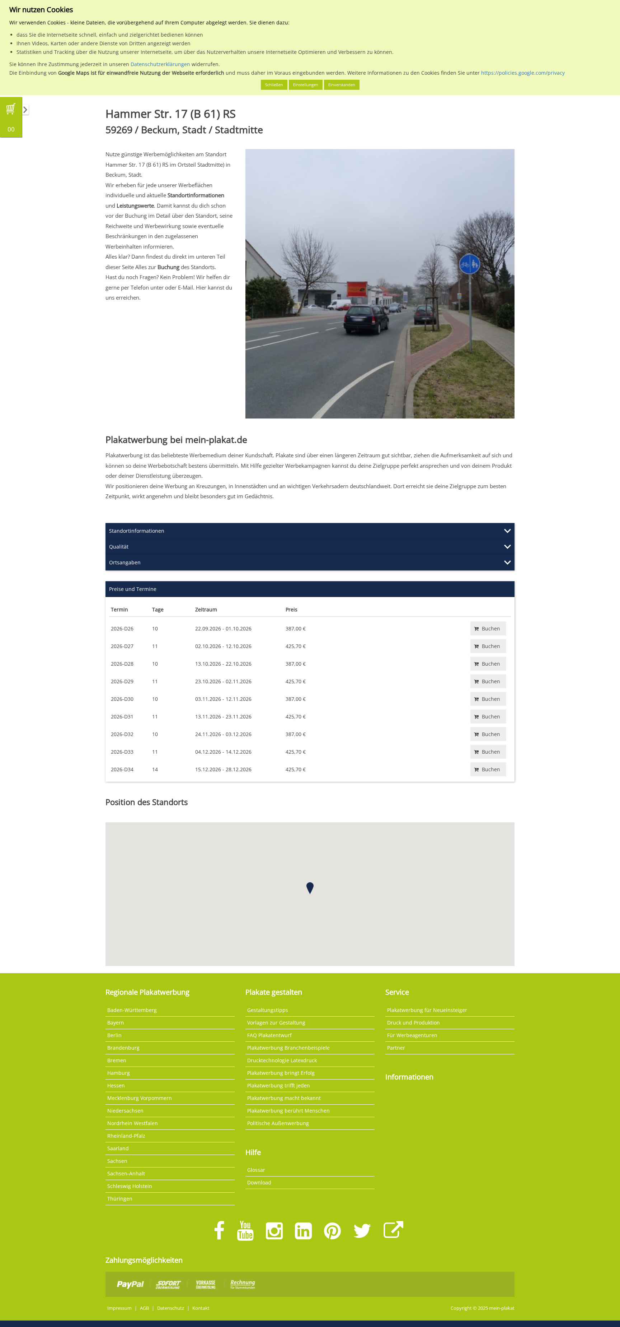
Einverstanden (341, 84)
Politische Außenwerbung (278, 1123)
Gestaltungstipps (267, 1010)
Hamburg (118, 1072)
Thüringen (119, 1198)
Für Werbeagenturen (412, 1035)
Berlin (114, 1035)
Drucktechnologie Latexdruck (282, 1060)
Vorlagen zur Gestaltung (276, 1022)
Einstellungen (305, 84)
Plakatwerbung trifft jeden (278, 1085)
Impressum (119, 1308)
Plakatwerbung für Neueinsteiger (427, 1010)
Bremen (116, 1060)
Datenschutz (170, 1308)
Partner (396, 1047)
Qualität (118, 546)
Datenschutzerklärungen (160, 64)
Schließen (274, 84)
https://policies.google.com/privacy (523, 72)
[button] (310, 888)
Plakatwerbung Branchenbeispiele (288, 1047)
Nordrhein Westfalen (132, 1123)
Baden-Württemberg (132, 1010)
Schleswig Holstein (129, 1186)
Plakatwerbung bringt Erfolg (281, 1072)
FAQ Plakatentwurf (269, 1035)
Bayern (115, 1022)
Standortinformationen (136, 530)
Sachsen (117, 1160)
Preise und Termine (132, 589)
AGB (144, 1308)
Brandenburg (123, 1047)
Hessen (116, 1085)
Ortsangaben (125, 562)
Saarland (118, 1148)
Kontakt (201, 1308)
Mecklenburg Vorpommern (139, 1098)
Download (259, 1182)
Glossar (256, 1169)
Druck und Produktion (413, 1022)
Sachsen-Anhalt (126, 1173)
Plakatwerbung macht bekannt (284, 1098)
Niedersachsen (125, 1110)
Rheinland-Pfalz (126, 1135)
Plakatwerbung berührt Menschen (288, 1110)
